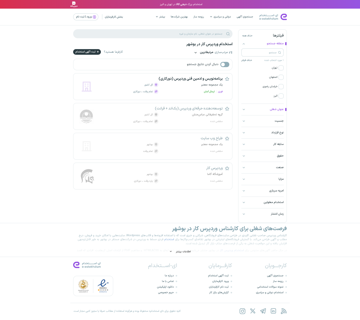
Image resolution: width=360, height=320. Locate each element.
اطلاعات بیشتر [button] (183, 252)
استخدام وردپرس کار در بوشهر (209, 44)
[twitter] (252, 311)
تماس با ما (168, 281)
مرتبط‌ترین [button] (206, 53)
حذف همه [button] (247, 36)
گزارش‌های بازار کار (219, 293)
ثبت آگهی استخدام (85, 52)
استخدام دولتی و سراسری (270, 293)
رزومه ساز (199, 17)
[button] (262, 68)
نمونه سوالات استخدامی (270, 287)
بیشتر (162, 17)
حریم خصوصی (166, 293)
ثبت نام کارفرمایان (219, 287)
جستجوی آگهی (245, 17)
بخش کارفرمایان (114, 17)
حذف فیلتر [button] (246, 60)
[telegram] (263, 311)
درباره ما (169, 276)
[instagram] (242, 311)
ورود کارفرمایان (220, 281)
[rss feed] (283, 311)
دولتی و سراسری (222, 17)
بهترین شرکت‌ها (179, 17)
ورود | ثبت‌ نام (84, 17)
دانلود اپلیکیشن (165, 287)
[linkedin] (273, 311)
